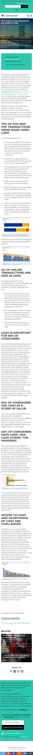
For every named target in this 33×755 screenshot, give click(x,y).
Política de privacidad (17, 749)
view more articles (12, 59)
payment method (7, 380)
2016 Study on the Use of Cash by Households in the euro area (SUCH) (16, 94)
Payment (4, 79)
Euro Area (18, 38)
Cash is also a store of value (14, 30)
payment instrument (15, 183)
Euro (3, 81)
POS (13, 103)
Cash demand (8, 38)
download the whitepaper (12, 727)
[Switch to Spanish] (27, 64)
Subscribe (24, 6)
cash (16, 83)
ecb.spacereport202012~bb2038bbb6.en (15, 623)
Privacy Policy (19, 3)
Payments (24, 38)
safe (17, 427)
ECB (13, 38)
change (4, 495)
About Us (23, 710)
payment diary (6, 110)
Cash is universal (18, 33)
